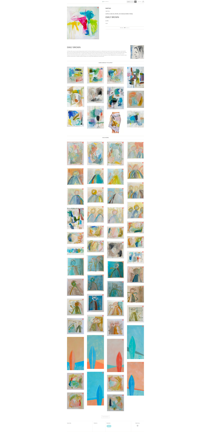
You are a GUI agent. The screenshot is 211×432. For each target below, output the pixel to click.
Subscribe (139, 1)
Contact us (127, 27)
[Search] (135, 2)
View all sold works (105, 416)
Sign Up (109, 426)
